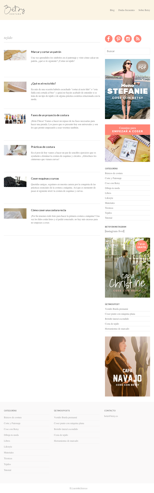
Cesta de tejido (112, 323)
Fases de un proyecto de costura (50, 115)
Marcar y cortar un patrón (46, 51)
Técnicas (109, 207)
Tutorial (108, 217)
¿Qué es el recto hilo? (43, 83)
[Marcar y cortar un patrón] (15, 59)
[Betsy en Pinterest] (118, 41)
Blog (112, 10)
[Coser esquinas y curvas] (15, 186)
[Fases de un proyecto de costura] (15, 123)
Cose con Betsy (112, 183)
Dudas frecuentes (126, 10)
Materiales (110, 202)
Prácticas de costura (43, 146)
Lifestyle (109, 197)
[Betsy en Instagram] (128, 41)
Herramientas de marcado (117, 328)
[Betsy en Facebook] (108, 41)
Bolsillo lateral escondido (117, 318)
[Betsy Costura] (14, 13)
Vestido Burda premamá (116, 308)
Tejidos (108, 212)
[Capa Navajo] (127, 118)
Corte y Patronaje (113, 178)
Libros (108, 192)
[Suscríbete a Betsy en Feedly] (137, 41)
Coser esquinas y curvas (45, 178)
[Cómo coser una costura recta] (15, 218)
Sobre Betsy (144, 10)
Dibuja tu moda (112, 188)
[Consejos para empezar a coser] (127, 161)
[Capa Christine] (127, 297)
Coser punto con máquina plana (120, 313)
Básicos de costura (114, 173)
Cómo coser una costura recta (48, 210)
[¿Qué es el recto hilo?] (15, 91)
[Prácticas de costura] (15, 154)
